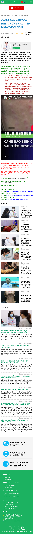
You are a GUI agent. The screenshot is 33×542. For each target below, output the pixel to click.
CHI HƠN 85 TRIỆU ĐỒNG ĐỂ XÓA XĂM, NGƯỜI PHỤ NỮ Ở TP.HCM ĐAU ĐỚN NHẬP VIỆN (15, 331)
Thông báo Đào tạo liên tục (11, 506)
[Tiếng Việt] (22, 2)
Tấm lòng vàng (8, 487)
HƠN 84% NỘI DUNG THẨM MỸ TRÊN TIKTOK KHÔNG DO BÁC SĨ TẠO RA (15, 361)
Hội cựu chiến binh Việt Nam (11, 496)
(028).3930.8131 (9, 519)
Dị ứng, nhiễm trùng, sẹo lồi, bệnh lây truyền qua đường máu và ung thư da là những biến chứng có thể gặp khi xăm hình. (26, 272)
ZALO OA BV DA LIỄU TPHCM (13, 521)
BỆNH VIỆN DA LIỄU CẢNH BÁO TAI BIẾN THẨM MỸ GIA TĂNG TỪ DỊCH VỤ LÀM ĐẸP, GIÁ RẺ (15, 404)
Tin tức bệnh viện (8, 479)
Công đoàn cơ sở (8, 495)
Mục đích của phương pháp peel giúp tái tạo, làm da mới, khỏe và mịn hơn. (26, 228)
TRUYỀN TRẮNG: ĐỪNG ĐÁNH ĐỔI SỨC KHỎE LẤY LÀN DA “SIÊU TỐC (15, 377)
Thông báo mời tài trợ (10, 508)
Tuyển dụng (7, 477)
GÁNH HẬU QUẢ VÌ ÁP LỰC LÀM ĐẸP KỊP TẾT (15, 390)
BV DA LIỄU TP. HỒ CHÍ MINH (12, 2)
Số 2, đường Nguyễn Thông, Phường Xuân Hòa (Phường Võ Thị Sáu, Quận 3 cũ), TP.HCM (13, 516)
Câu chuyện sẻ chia (9, 485)
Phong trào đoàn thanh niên (11, 493)
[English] (24, 2)
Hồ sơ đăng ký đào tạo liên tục (12, 502)
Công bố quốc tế (8, 504)
